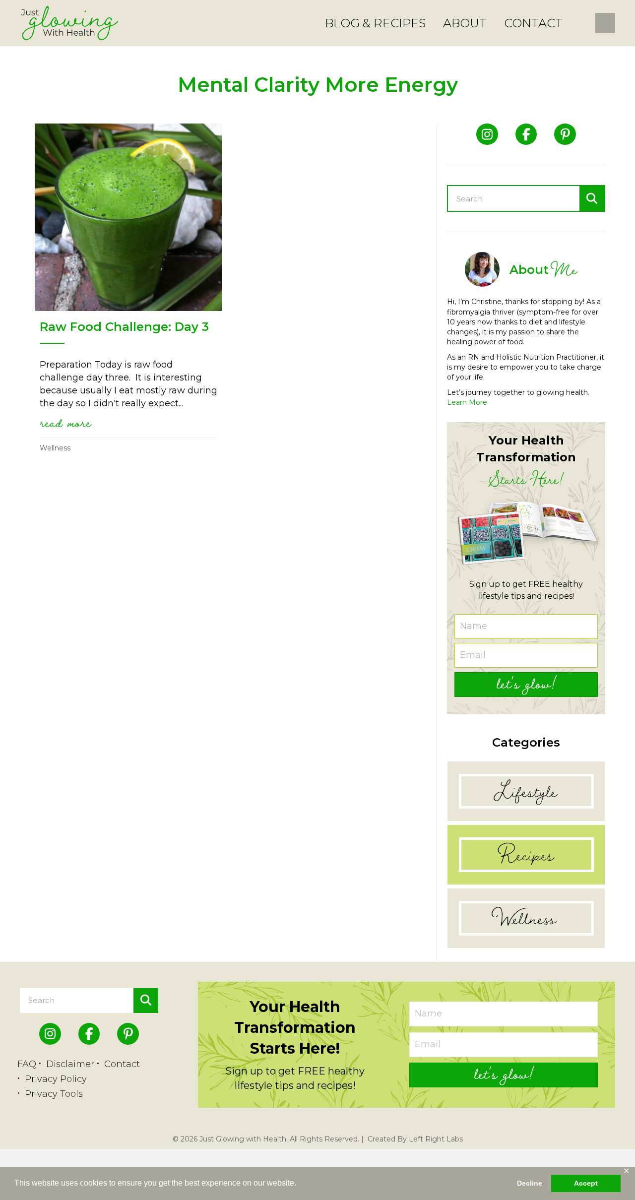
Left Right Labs (436, 1139)
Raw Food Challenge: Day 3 (124, 326)
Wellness (55, 447)
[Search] (591, 198)
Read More (65, 422)
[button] (526, 684)
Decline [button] (529, 1183)
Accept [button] (586, 1183)
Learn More (467, 402)
